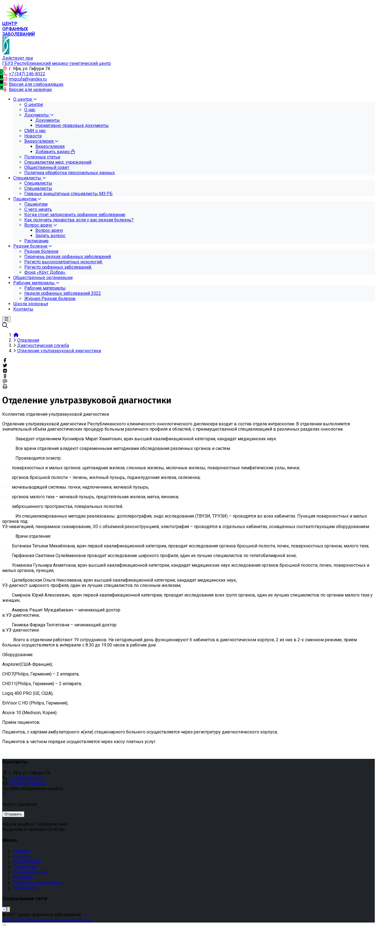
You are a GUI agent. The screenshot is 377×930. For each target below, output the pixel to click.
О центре (22, 856)
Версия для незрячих (30, 89)
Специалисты (27, 861)
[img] (1, 87)
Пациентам (24, 866)
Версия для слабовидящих (36, 84)
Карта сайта (25, 887)
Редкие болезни (30, 872)
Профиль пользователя (37, 882)
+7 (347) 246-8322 (27, 73)
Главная (21, 851)
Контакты (23, 877)
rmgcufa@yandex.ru (28, 79)
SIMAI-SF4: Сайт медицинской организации (47, 920)
